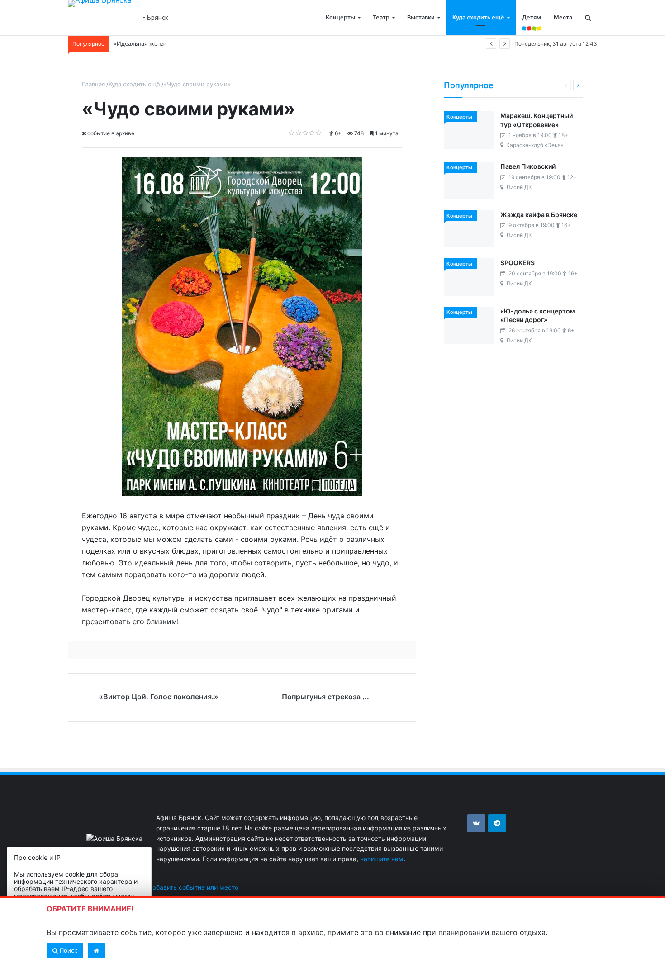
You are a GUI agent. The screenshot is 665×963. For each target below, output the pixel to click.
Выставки (421, 17)
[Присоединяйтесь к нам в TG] (497, 823)
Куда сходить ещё (478, 17)
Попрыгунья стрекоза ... (325, 696)
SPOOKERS (517, 262)
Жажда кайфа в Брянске (538, 214)
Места (563, 17)
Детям (531, 17)
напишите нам (382, 859)
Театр (381, 17)
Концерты (340, 17)
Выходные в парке (140, 43)
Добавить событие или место (192, 887)
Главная (93, 84)
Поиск (67, 950)
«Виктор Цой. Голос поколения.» (158, 696)
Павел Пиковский (528, 166)
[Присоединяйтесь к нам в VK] (476, 823)
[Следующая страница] (578, 85)
